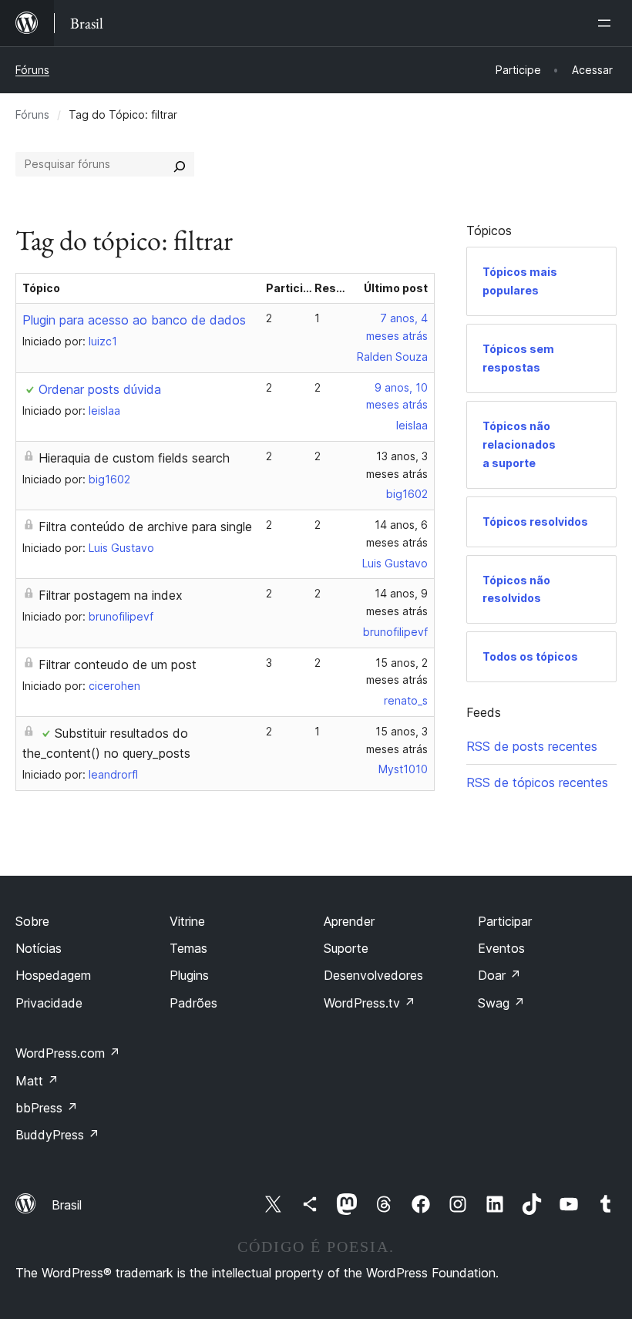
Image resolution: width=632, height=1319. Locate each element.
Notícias (38, 948)
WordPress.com (67, 1053)
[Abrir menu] (607, 23)
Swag (501, 1003)
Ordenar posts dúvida (100, 389)
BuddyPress (57, 1134)
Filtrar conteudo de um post (118, 664)
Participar (505, 921)
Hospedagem (53, 975)
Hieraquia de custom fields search (134, 458)
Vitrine (187, 921)
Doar (499, 975)
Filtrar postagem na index (111, 595)
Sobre (32, 921)
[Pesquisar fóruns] (179, 164)
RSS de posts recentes (531, 746)
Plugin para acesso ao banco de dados (134, 320)
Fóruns (32, 69)
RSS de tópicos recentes (537, 782)
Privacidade (48, 1003)
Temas (188, 948)
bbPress (46, 1107)
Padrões (193, 1003)
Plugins (189, 975)
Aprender (349, 921)
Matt (37, 1081)
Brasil (67, 1205)
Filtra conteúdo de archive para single (145, 526)
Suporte (346, 948)
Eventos (501, 948)
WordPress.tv (369, 1003)
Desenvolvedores (373, 975)
